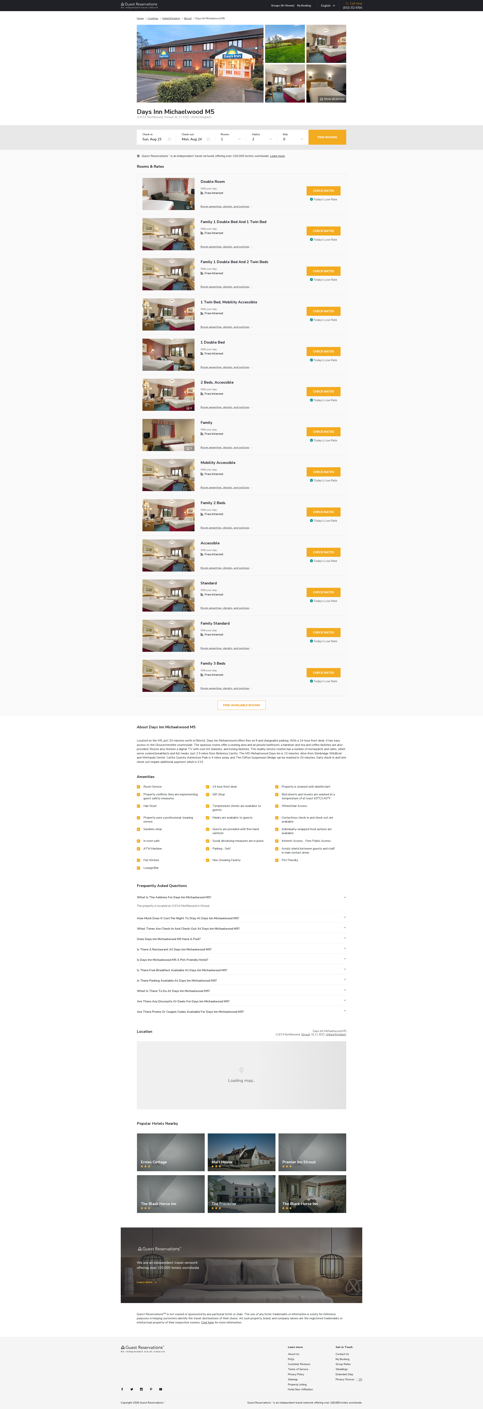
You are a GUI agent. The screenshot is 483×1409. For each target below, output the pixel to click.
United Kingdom (171, 18)
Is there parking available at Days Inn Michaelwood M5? (177, 981)
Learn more (277, 156)
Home (140, 18)
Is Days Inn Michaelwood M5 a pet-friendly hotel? (172, 960)
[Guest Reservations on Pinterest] (151, 1389)
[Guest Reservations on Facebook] (124, 1389)
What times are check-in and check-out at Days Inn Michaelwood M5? (188, 929)
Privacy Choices (345, 1379)
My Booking (304, 5)
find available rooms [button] (241, 705)
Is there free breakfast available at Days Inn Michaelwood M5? (182, 970)
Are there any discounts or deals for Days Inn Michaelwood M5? (183, 1001)
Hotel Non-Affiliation (300, 1389)
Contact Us (342, 1354)
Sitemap (293, 1379)
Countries (153, 18)
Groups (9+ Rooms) (283, 5)
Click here (207, 1322)
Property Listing (297, 1384)
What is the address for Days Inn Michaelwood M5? (174, 897)
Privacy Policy (296, 1374)
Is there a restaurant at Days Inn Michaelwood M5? (174, 949)
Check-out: (188, 134)
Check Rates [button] (323, 191)
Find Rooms (327, 137)
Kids (285, 134)
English (326, 6)
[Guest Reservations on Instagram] (142, 1389)
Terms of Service (298, 1369)
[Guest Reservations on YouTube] (159, 1389)
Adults (256, 134)
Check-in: (147, 134)
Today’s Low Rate (325, 199)
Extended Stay (344, 1374)
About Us (293, 1354)
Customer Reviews (299, 1364)
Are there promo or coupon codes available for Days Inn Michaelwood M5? (190, 1012)
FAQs (291, 1359)
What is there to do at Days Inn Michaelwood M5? (173, 991)
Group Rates (343, 1364)
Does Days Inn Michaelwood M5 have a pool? (169, 939)
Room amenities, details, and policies (225, 206)
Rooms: (225, 134)
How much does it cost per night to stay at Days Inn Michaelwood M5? (188, 918)
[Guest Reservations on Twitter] (132, 1389)
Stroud (188, 18)
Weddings (342, 1369)
